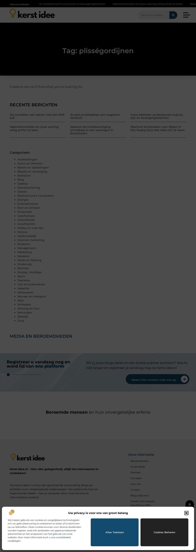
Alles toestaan (114, 532)
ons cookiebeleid (61, 537)
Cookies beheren (164, 532)
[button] (186, 513)
